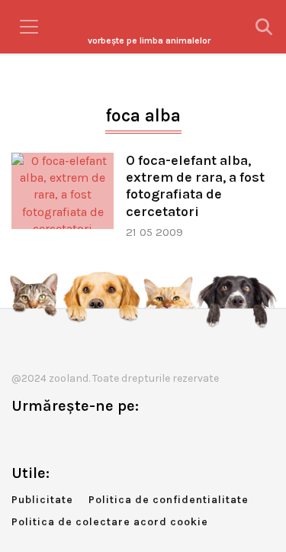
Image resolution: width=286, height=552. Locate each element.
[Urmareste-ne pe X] (48, 437)
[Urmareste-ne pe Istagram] (73, 437)
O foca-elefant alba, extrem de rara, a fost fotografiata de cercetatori (195, 186)
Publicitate (42, 499)
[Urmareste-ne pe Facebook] (22, 437)
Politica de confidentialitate (168, 499)
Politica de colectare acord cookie (109, 521)
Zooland (149, 40)
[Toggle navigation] (29, 26)
